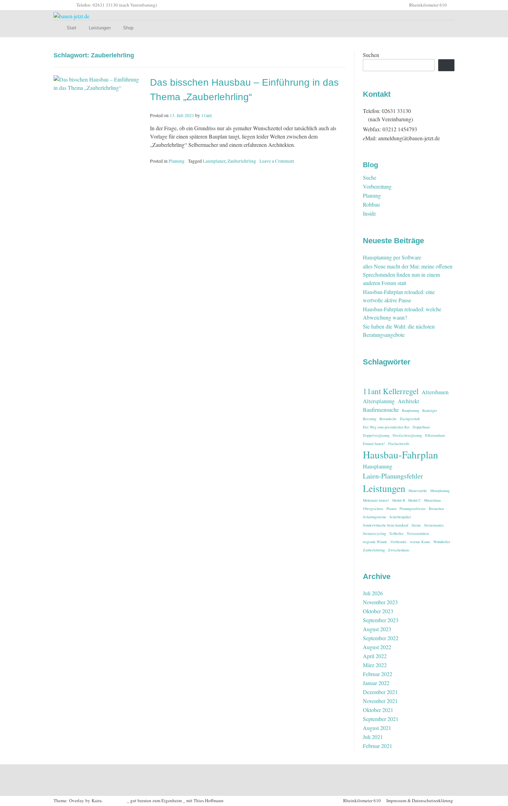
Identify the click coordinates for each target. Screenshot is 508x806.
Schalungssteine (374, 516)
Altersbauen (435, 392)
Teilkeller (396, 533)
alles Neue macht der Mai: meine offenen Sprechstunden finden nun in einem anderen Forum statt (407, 274)
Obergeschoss (373, 508)
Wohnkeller (441, 541)
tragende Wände (375, 541)
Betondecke (388, 418)
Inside (369, 213)
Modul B (398, 500)
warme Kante (420, 541)
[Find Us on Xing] (71, 5)
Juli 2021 (373, 736)
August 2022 (377, 647)
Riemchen (436, 508)
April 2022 (375, 656)
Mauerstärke (417, 490)
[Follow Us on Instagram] (59, 5)
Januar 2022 (376, 682)
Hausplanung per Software (392, 257)
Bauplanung (410, 410)
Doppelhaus (421, 427)
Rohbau (371, 204)
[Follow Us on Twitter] (54, 5)
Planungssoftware (412, 508)
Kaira (97, 800)
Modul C (414, 500)
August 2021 (377, 727)
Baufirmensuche (381, 410)
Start (71, 27)
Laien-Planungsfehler (393, 476)
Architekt (408, 401)
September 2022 (380, 638)
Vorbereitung (377, 186)
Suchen (371, 54)
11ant (206, 115)
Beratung (369, 418)
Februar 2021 (377, 745)
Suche (369, 177)
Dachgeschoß (410, 418)
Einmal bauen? (374, 443)
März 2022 (375, 664)
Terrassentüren (418, 533)
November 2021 (380, 700)
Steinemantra (434, 525)
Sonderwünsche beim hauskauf (385, 525)
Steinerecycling (374, 533)
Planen (391, 508)
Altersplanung (379, 401)
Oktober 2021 (378, 709)
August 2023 (377, 629)
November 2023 (380, 602)
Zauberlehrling (241, 161)
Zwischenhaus (398, 550)
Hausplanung (377, 466)
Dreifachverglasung (407, 435)
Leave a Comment (277, 161)
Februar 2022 (377, 673)
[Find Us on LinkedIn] (65, 5)
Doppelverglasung (376, 435)
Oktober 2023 (378, 611)
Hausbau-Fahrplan (400, 454)
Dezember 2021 (380, 691)
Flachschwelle (399, 443)
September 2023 (380, 620)
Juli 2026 (373, 593)
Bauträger (429, 410)
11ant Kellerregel (390, 391)
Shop (128, 27)
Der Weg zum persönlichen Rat (386, 427)
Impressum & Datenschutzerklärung (419, 800)
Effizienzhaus (435, 435)
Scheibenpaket (400, 516)
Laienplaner (214, 161)
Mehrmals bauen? (376, 500)
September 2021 (380, 718)
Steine (416, 525)
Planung (177, 161)
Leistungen (100, 27)
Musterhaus (432, 500)
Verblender (398, 541)
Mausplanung (440, 490)
